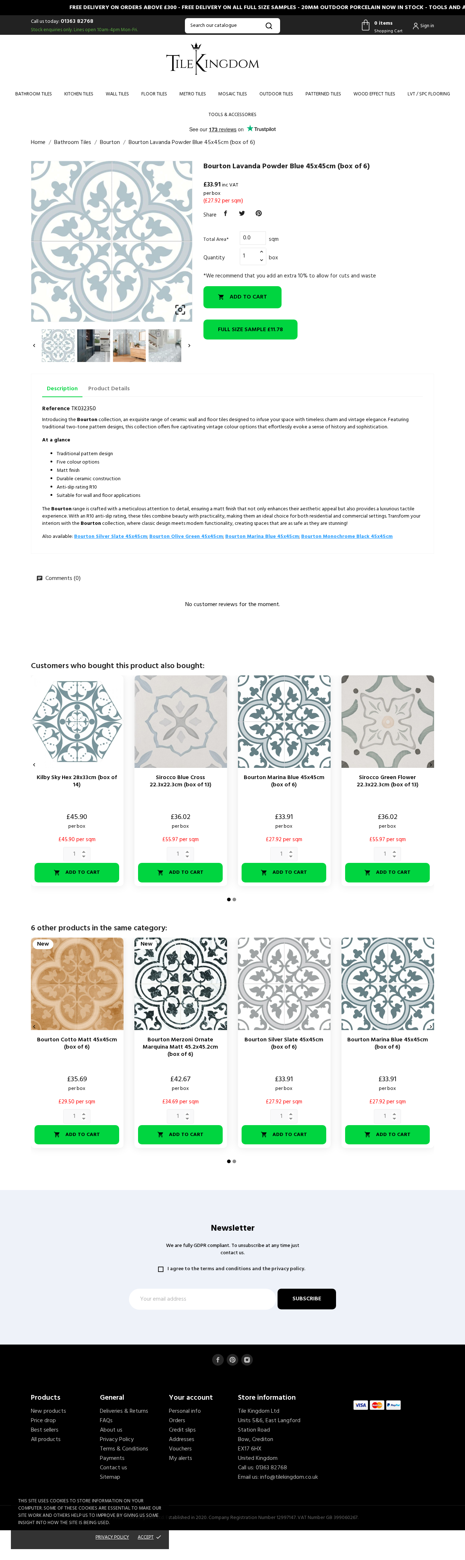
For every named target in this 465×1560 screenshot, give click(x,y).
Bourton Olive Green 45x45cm (186, 536)
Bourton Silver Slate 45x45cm (110, 536)
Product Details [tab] (109, 389)
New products (48, 1411)
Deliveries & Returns (124, 1411)
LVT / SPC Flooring (429, 94)
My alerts (180, 1458)
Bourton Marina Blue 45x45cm (262, 536)
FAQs (106, 1420)
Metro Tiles (192, 94)
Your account (191, 1398)
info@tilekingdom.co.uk (289, 1477)
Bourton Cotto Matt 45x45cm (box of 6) (77, 1043)
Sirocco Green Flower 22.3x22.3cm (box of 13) (387, 781)
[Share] (225, 213)
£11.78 (250, 329)
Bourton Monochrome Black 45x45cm (347, 536)
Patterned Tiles (323, 94)
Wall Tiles (117, 94)
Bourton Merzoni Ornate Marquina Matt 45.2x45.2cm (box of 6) (180, 1047)
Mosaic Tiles (232, 94)
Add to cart (242, 297)
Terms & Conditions (124, 1449)
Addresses (181, 1439)
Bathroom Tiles (33, 94)
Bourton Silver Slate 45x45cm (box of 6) (283, 1043)
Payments (112, 1458)
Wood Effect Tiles (374, 94)
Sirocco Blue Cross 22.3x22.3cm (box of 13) (180, 781)
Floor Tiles (154, 94)
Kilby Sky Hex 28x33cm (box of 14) (77, 781)
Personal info (185, 1411)
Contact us (113, 1468)
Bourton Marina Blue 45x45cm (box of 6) (284, 781)
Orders (177, 1420)
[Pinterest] (258, 213)
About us (111, 1430)
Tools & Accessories (232, 115)
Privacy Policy (117, 1439)
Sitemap (110, 1477)
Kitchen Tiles (78, 94)
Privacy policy (112, 1537)
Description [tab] (62, 389)
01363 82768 (77, 21)
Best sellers (44, 1430)
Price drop (43, 1420)
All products (46, 1439)
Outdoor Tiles (276, 94)
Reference (56, 408)
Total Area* (216, 239)
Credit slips (182, 1430)
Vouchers (180, 1449)
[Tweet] (242, 213)
